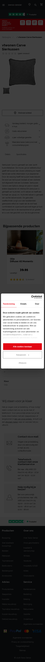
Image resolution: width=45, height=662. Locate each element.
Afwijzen (22, 363)
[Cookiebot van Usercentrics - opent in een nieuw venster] (31, 297)
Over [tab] (37, 304)
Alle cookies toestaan (22, 347)
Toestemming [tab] (9, 304)
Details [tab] (23, 304)
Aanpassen (21, 355)
